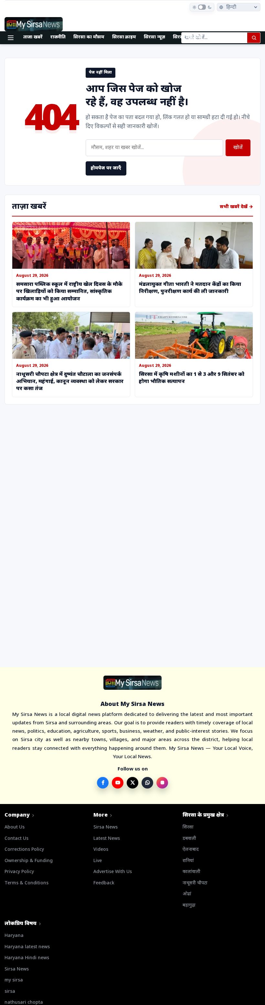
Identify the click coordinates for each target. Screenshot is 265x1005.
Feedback (103, 883)
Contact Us (16, 839)
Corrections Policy (24, 850)
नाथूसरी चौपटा (195, 883)
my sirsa (14, 980)
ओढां (187, 894)
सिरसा (188, 827)
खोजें (238, 148)
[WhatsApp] (147, 783)
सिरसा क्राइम (124, 37)
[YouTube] (117, 783)
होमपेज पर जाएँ (106, 168)
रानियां (188, 861)
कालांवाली (191, 872)
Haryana (14, 936)
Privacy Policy (19, 872)
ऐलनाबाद (191, 850)
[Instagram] (162, 783)
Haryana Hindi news (27, 958)
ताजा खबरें (33, 37)
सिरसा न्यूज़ (154, 37)
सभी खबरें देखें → (236, 207)
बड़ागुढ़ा (189, 905)
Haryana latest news (27, 947)
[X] (132, 783)
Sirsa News (105, 827)
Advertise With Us (112, 872)
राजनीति (58, 37)
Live (97, 861)
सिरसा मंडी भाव (187, 37)
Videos (100, 850)
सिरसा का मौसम (88, 37)
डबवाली (189, 839)
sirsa (10, 992)
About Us (15, 827)
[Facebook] (103, 783)
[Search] (253, 38)
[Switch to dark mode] (202, 7)
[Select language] (238, 7)
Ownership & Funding (29, 861)
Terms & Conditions (26, 883)
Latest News (106, 839)
